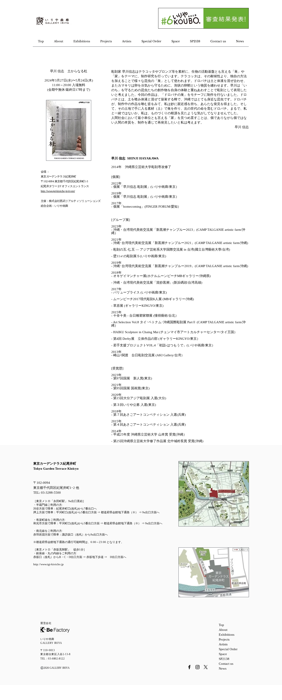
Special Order (228, 649)
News (222, 668)
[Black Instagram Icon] (197, 667)
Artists (223, 644)
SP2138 (224, 659)
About (223, 630)
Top (221, 625)
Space (223, 654)
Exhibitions (226, 634)
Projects (224, 639)
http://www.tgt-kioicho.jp (48, 564)
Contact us (226, 663)
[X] (205, 667)
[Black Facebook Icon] (189, 667)
